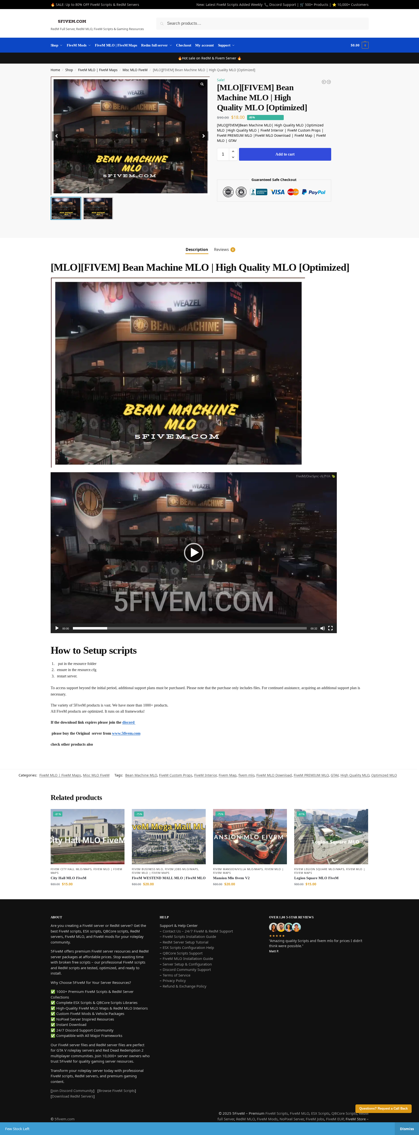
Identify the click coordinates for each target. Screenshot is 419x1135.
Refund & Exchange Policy (184, 986)
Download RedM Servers (72, 1096)
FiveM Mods (267, 1118)
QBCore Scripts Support (183, 953)
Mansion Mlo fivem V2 (231, 878)
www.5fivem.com (126, 733)
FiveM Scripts (276, 1113)
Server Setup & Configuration (187, 964)
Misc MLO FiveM (135, 70)
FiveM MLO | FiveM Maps (97, 70)
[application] (194, 552)
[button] (203, 136)
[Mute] (322, 628)
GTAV (335, 775)
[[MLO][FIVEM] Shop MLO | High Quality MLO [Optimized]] (328, 81)
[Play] (57, 628)
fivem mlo (246, 775)
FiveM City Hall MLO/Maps (71, 869)
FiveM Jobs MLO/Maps (181, 869)
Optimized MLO (384, 775)
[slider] (190, 628)
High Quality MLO (354, 775)
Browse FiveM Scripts (117, 1090)
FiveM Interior (205, 775)
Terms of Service (176, 975)
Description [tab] (197, 249)
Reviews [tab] (224, 249)
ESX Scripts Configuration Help (188, 947)
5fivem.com (65, 1118)
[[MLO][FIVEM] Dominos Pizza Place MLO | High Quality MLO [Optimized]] (323, 81)
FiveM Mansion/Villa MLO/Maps (238, 869)
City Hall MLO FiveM (68, 878)
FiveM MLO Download (274, 775)
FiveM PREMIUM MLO (311, 775)
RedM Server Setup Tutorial (185, 942)
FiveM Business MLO (147, 869)
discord (129, 722)
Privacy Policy (174, 980)
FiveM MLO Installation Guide (188, 958)
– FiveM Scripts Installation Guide (188, 936)
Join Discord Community (72, 1090)
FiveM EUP (335, 1118)
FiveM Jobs (315, 1118)
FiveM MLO (299, 1113)
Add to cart (284, 154)
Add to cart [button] (87, 894)
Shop (69, 70)
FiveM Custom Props (175, 775)
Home (55, 70)
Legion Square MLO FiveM (316, 878)
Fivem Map (228, 775)
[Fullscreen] (330, 628)
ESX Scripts (320, 1113)
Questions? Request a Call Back (383, 1108)
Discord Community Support (187, 969)
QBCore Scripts (344, 1113)
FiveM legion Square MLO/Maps (319, 869)
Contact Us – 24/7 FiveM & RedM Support (198, 931)
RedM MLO (245, 1118)
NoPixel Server (292, 1118)
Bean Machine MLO (141, 775)
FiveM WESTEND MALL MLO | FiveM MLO (169, 878)
